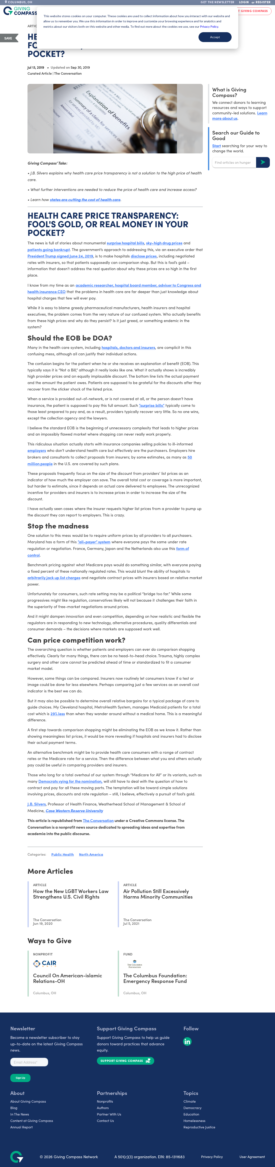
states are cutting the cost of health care (85, 199)
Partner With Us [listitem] (109, 1114)
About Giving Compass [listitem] (28, 1101)
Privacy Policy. (209, 26)
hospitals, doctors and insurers (128, 347)
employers (37, 450)
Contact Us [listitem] (105, 1120)
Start (216, 145)
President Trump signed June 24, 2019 (60, 256)
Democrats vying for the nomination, (70, 781)
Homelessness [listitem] (194, 1120)
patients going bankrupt (49, 249)
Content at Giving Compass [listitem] (31, 1120)
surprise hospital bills (125, 242)
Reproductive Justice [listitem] (199, 1127)
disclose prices (144, 256)
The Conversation (98, 820)
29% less (57, 713)
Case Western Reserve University (74, 810)
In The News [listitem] (19, 1114)
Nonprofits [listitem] (105, 1101)
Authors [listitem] (103, 1107)
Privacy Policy (212, 1156)
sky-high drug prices (164, 242)
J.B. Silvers (37, 804)
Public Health (62, 854)
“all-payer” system (94, 541)
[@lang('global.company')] (20, 10)
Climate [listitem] (189, 1101)
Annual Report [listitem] (21, 1127)
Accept (215, 37)
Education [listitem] (191, 1114)
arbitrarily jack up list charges (54, 577)
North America (91, 854)
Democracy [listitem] (192, 1107)
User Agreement (252, 1156)
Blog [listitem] (13, 1107)
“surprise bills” (151, 405)
